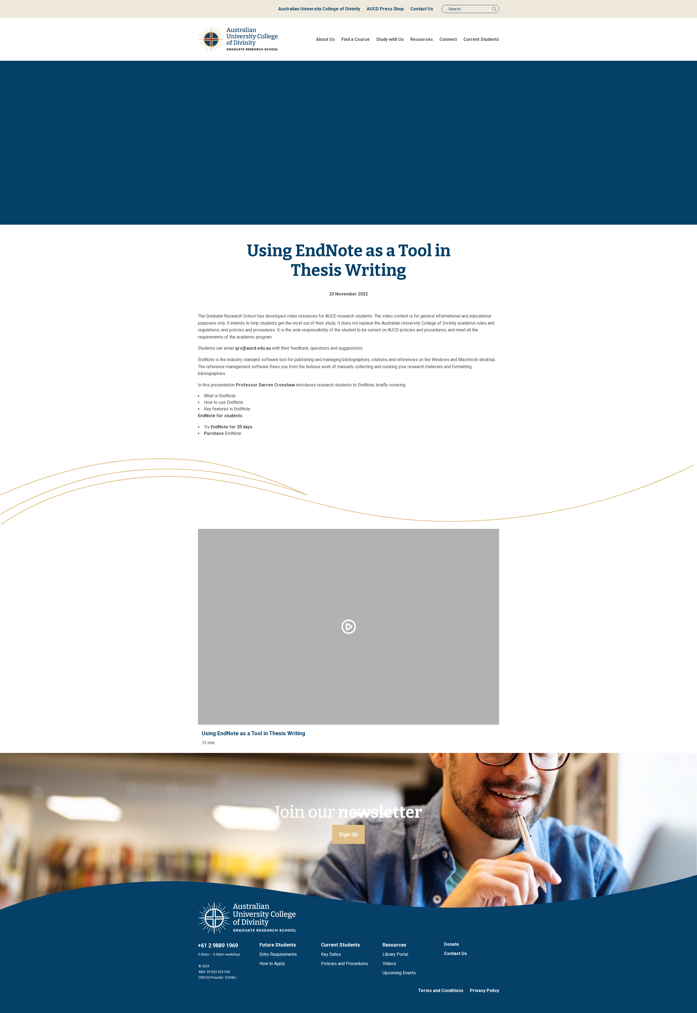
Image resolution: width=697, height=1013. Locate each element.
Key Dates (331, 954)
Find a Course (355, 39)
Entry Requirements (278, 954)
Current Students (481, 39)
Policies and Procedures (344, 963)
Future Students (277, 945)
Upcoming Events (399, 972)
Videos (389, 963)
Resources (421, 39)
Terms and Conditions (440, 990)
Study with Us (390, 39)
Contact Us (421, 8)
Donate (451, 944)
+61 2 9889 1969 (218, 945)
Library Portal (395, 954)
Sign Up (348, 834)
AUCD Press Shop (385, 8)
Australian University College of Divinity (319, 8)
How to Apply (272, 963)
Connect (448, 39)
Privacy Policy (484, 990)
